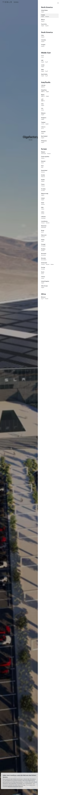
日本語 (42, 110)
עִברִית (42, 57)
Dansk (42, 162)
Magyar (42, 195)
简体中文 (43, 87)
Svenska (43, 269)
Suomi (42, 273)
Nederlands (43, 153)
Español (42, 21)
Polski (42, 241)
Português (43, 245)
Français (47, 16)
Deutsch (43, 172)
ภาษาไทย (42, 123)
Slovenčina (43, 255)
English (42, 11)
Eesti (42, 167)
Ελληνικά (43, 176)
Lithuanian (43, 218)
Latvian (42, 213)
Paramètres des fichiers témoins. (15, 786)
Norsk (42, 232)
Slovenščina (43, 259)
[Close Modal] (58, 2)
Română (42, 250)
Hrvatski (43, 190)
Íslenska (43, 204)
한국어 (42, 128)
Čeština (42, 158)
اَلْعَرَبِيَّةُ (46, 61)
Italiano (42, 209)
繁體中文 (43, 91)
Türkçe (42, 278)
